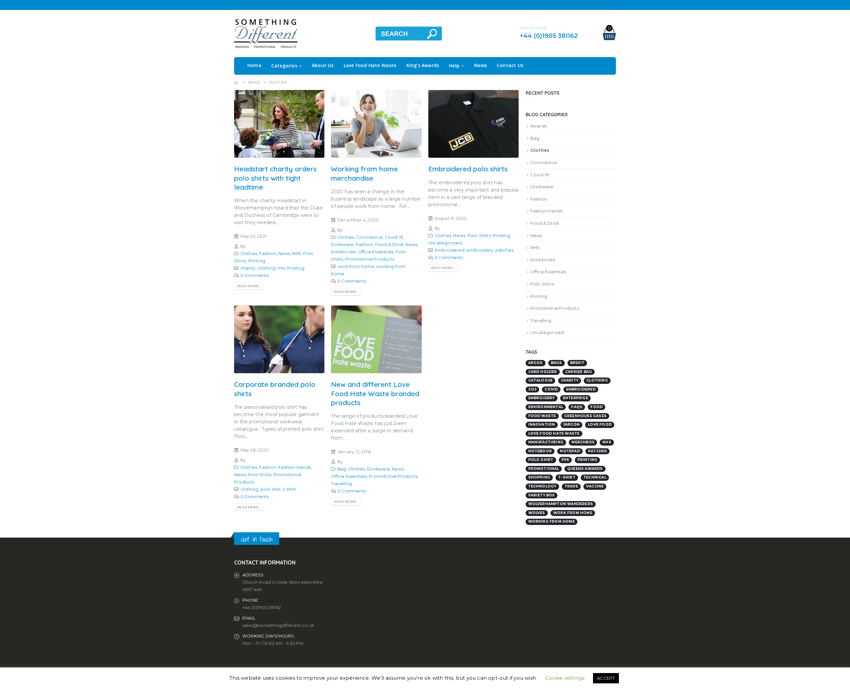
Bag (341, 469)
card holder (542, 372)
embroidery (480, 250)
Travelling (341, 483)
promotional (543, 469)
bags (556, 363)
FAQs (576, 407)
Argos (535, 363)
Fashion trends (294, 467)
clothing (266, 268)
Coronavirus (369, 237)
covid (551, 389)
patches (504, 250)
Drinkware (342, 244)
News (480, 65)
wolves (536, 513)
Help (454, 65)
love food (600, 424)
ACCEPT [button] (606, 678)
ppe (565, 460)
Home (254, 65)
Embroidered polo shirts (468, 168)
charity (247, 268)
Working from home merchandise (364, 173)
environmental (545, 407)
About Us (323, 65)
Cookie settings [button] (565, 678)
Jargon (571, 424)
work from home (355, 266)
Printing (257, 260)
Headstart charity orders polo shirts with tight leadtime (275, 177)
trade (571, 486)
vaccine (595, 486)
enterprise (575, 398)
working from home (551, 521)
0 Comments (254, 275)
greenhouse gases (585, 416)
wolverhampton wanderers (560, 504)
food (596, 407)
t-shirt (289, 489)
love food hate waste (554, 433)
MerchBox (582, 442)
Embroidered (450, 250)
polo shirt (271, 489)
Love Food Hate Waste (370, 65)
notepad (570, 451)
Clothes (248, 253)
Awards (538, 126)
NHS (296, 253)
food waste (542, 416)
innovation (541, 424)
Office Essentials (375, 251)
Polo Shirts (479, 235)
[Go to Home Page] (236, 82)
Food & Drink (389, 244)
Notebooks (343, 251)
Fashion (267, 253)
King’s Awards (422, 65)
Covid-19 (394, 237)
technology (542, 486)
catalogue (540, 380)
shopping (539, 477)
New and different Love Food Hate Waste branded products (375, 393)
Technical (594, 477)
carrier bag (578, 372)
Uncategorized (445, 242)
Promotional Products (369, 259)
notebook (540, 451)
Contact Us (510, 65)
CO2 (532, 389)
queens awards (585, 469)
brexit (577, 363)
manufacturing (546, 442)
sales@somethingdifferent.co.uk (278, 625)
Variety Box (541, 495)
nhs (281, 268)
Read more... (249, 286)
